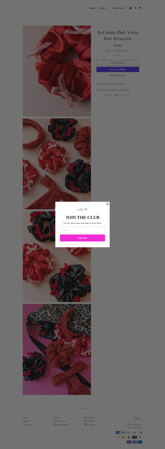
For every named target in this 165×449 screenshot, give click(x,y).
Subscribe (82, 238)
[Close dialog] (107, 204)
